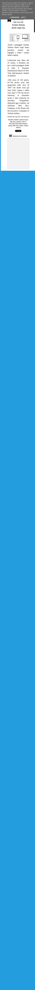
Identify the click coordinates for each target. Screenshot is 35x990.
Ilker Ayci (13, 122)
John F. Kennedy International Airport (18, 123)
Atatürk (16, 120)
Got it (23, 17)
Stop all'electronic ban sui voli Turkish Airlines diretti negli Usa (18, 22)
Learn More (14, 17)
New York (16, 125)
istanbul (18, 122)
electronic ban (23, 120)
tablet (21, 125)
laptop (10, 125)
